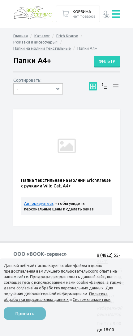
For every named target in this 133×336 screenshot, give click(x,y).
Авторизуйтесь (39, 203)
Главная (20, 36)
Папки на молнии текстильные (42, 48)
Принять (24, 313)
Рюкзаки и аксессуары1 (35, 42)
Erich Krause (67, 36)
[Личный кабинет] (106, 15)
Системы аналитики (91, 299)
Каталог (42, 36)
